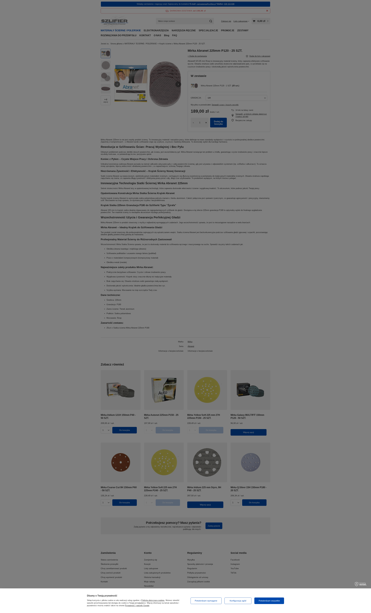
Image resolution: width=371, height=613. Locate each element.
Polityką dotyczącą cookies (152, 600)
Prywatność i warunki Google (137, 605)
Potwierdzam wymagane (206, 601)
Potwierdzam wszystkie (269, 601)
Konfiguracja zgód (238, 601)
